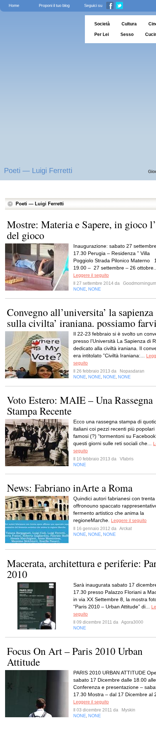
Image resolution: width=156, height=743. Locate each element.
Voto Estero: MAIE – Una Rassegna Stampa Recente (80, 405)
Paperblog (40, 29)
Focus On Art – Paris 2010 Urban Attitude (75, 656)
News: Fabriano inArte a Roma (69, 487)
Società (102, 23)
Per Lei (101, 34)
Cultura (129, 23)
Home (14, 5)
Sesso (127, 34)
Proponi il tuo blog (54, 5)
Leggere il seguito (91, 275)
